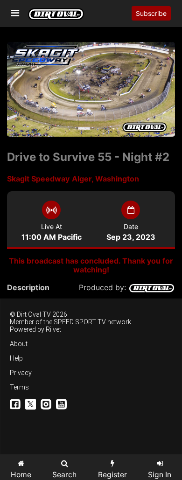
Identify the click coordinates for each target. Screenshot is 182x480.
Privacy (21, 372)
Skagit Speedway (38, 178)
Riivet (53, 329)
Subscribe (151, 13)
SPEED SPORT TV (80, 322)
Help (16, 358)
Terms (19, 387)
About (19, 344)
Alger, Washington (105, 178)
